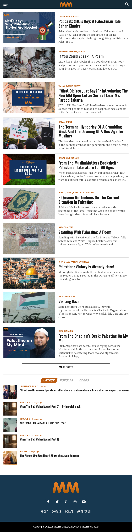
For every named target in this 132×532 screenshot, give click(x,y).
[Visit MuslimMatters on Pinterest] (66, 501)
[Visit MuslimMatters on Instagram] (75, 501)
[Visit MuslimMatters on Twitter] (57, 501)
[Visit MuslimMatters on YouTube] (83, 501)
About (44, 511)
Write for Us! (84, 511)
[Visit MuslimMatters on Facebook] (48, 501)
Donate (69, 511)
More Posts (66, 367)
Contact (56, 511)
